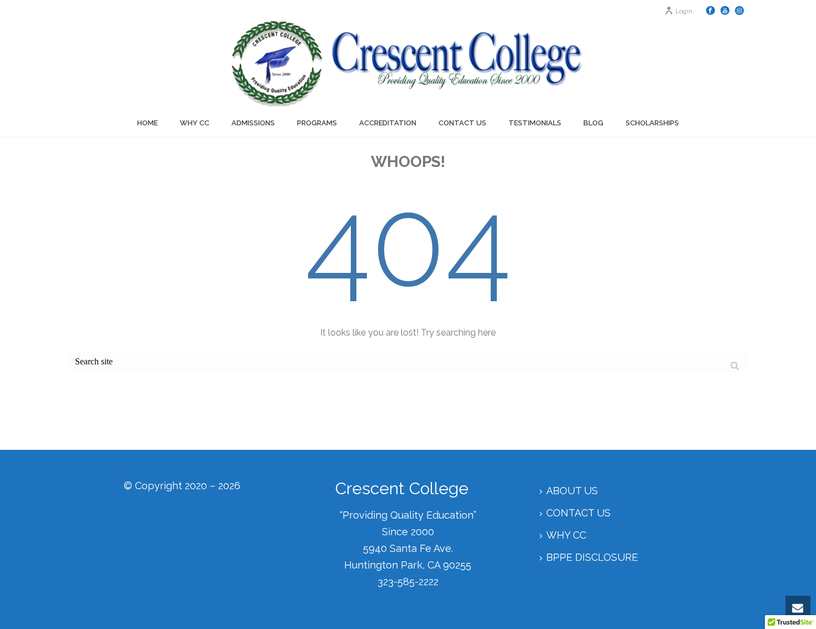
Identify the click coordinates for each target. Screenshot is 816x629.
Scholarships (652, 123)
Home (147, 123)
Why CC (194, 123)
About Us (572, 490)
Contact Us (462, 123)
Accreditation (387, 123)
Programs (317, 123)
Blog (593, 123)
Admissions (253, 123)
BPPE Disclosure (592, 557)
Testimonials (534, 123)
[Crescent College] (407, 63)
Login (684, 11)
